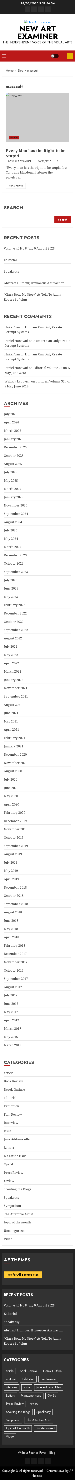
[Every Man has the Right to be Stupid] (37, 117)
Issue (7, 1131)
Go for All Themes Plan (23, 1275)
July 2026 (10, 414)
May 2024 (11, 539)
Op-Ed (8, 1164)
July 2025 (10, 472)
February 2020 (14, 812)
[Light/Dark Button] (55, 56)
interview (11, 1123)
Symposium (12, 1206)
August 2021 (13, 705)
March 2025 (12, 489)
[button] (4, 56)
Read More (16, 185)
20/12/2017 (44, 161)
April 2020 (11, 804)
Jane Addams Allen (18, 1139)
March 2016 (12, 1045)
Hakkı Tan (12, 327)
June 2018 (11, 920)
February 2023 (14, 605)
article (14, 137)
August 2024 (13, 522)
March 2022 (12, 671)
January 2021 (13, 746)
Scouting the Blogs (17, 1189)
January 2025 (13, 497)
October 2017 (13, 970)
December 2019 (15, 821)
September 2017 (16, 979)
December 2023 (15, 555)
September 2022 (16, 630)
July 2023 (10, 580)
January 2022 (13, 680)
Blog (52, 1452)
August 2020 (13, 771)
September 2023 (16, 572)
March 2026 (12, 431)
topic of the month (17, 1222)
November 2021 (15, 688)
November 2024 (15, 505)
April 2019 (11, 879)
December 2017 (15, 954)
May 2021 (11, 721)
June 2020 (11, 788)
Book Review (13, 1081)
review (9, 1181)
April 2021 (11, 729)
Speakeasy (11, 271)
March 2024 (12, 547)
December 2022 (15, 613)
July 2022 (10, 646)
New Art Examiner (37, 32)
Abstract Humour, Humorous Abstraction (34, 283)
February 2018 (14, 945)
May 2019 (11, 871)
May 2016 (11, 1037)
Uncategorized (15, 1231)
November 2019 (15, 829)
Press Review (13, 1172)
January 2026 (13, 439)
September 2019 (16, 846)
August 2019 (13, 854)
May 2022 (11, 655)
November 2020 (15, 763)
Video (8, 1239)
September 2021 (16, 696)
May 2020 (11, 796)
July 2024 (10, 530)
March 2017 (12, 1028)
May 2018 (11, 929)
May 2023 (11, 597)
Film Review (13, 1114)
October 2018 (13, 896)
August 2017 (13, 987)
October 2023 (13, 563)
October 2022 (13, 622)
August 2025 (13, 464)
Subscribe (70, 56)
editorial (10, 1098)
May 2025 (11, 480)
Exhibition (11, 1106)
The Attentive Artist (18, 1214)
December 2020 (15, 754)
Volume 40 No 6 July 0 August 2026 (29, 248)
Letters (9, 1148)
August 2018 (13, 912)
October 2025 (13, 456)
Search (13, 207)
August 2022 (13, 638)
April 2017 (11, 1020)
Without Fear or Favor (32, 1452)
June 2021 (11, 713)
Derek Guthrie (14, 1089)
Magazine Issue (15, 1156)
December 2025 (15, 447)
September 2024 (16, 514)
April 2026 (11, 422)
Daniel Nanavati (16, 341)
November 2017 (15, 962)
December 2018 (15, 887)
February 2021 (14, 738)
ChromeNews (55, 1471)
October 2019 (13, 837)
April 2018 (11, 937)
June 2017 (11, 1004)
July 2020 (10, 779)
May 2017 (11, 1012)
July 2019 (10, 862)
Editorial (10, 260)
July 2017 (10, 995)
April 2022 (11, 663)
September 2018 (16, 904)
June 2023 (11, 588)
